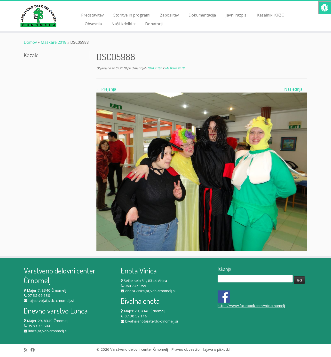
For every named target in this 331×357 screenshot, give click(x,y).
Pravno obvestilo (185, 349)
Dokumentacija (202, 15)
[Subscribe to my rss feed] (27, 349)
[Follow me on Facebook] (34, 349)
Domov (30, 42)
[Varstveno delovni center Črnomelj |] (38, 16)
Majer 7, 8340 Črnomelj (46, 290)
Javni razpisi (236, 15)
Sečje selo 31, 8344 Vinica (145, 280)
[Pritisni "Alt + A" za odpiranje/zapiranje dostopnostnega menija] (324, 7)
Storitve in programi (131, 15)
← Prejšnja (106, 89)
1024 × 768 (154, 68)
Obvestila (93, 23)
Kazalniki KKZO (270, 15)
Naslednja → (295, 89)
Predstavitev (92, 15)
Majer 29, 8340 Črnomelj (47, 320)
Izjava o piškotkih (217, 349)
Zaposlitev (169, 15)
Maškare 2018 (53, 42)
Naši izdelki (122, 23)
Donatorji (154, 23)
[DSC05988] (201, 171)
